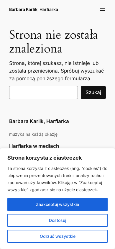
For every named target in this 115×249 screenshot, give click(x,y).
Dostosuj (57, 220)
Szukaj (93, 92)
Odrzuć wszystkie (57, 236)
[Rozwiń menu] (102, 9)
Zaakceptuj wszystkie (57, 204)
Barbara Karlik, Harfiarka (33, 9)
